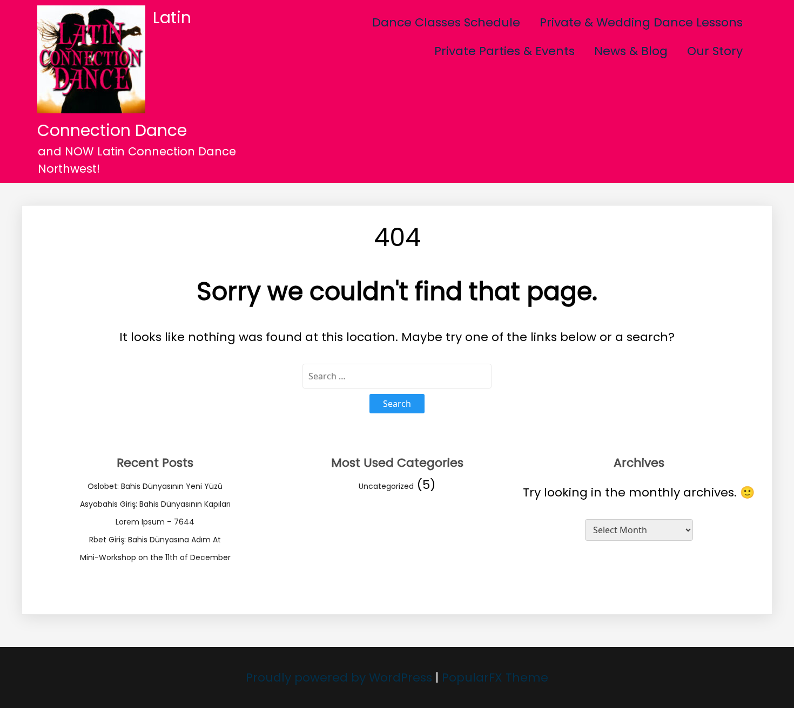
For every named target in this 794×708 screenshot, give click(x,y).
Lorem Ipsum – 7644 (155, 521)
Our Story (715, 51)
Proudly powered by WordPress (340, 677)
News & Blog (631, 51)
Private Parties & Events (504, 51)
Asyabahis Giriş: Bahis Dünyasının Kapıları (155, 504)
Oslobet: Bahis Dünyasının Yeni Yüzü (155, 486)
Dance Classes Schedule (446, 22)
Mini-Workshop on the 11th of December (155, 557)
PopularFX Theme (495, 677)
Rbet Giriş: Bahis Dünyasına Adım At (155, 539)
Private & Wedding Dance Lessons (641, 22)
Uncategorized (386, 486)
